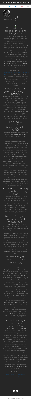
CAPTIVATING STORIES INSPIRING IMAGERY (15, 2)
